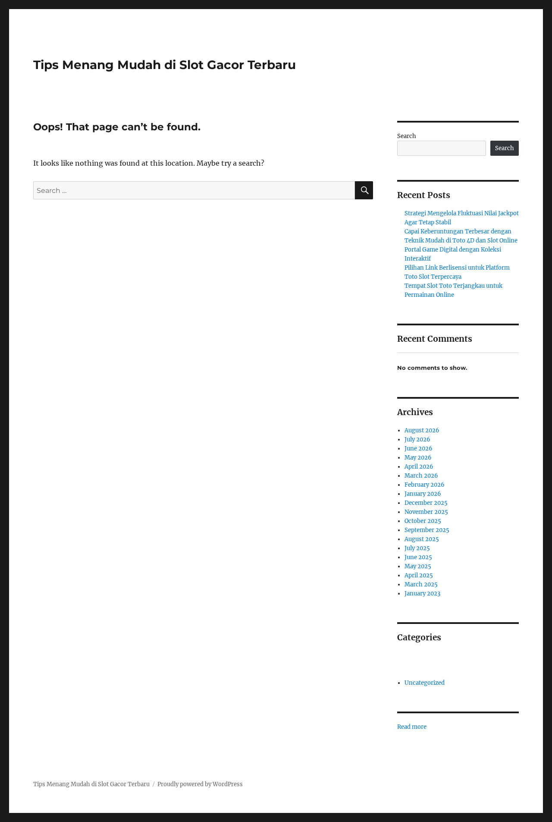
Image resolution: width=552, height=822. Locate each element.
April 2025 (419, 575)
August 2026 (422, 430)
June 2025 (418, 557)
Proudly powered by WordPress (200, 784)
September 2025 (427, 530)
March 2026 (421, 475)
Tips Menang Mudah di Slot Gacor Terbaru (164, 64)
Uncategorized (425, 683)
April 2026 (419, 466)
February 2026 (425, 484)
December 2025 (426, 503)
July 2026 (417, 439)
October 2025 (423, 521)
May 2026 (418, 457)
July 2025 (417, 548)
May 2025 (418, 566)
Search (406, 136)
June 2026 (419, 448)
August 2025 (422, 539)
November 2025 (426, 512)
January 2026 (423, 494)
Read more (412, 727)
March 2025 (421, 584)
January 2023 (422, 593)
